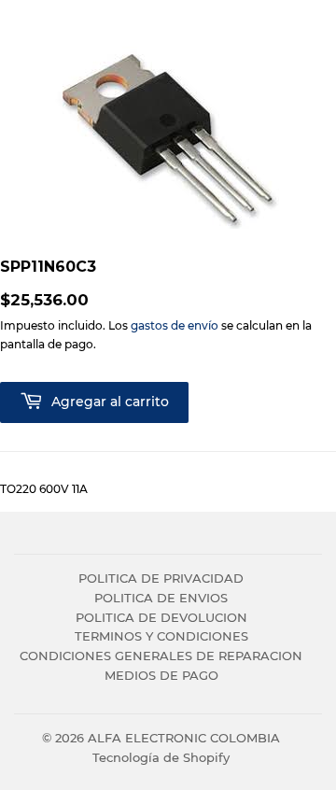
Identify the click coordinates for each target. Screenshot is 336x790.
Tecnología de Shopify (161, 757)
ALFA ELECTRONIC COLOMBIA (184, 737)
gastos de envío (174, 325)
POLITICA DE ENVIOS (161, 597)
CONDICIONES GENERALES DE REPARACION (161, 655)
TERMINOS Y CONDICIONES (161, 635)
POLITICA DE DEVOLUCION (161, 617)
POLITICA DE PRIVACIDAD (161, 578)
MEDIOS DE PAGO (161, 675)
